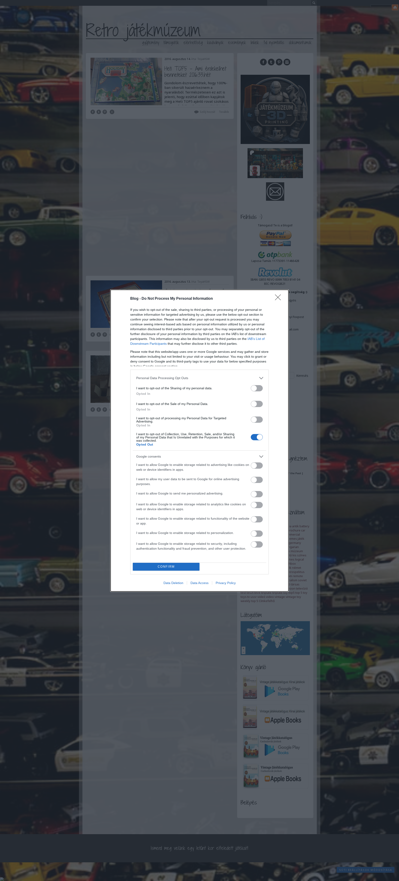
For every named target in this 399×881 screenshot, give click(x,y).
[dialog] (199, 440)
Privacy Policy (226, 583)
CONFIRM (166, 566)
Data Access (199, 583)
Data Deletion (173, 583)
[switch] (257, 388)
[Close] (279, 298)
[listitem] (199, 378)
